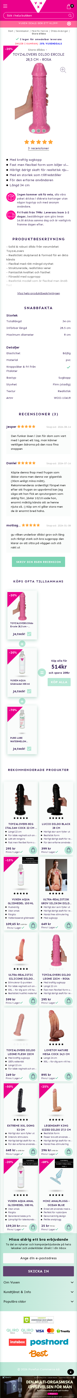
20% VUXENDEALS (51, 43)
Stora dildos (39, 33)
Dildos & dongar (59, 31)
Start (10, 31)
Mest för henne (40, 31)
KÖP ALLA (59, 682)
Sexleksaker (22, 31)
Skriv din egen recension (38, 562)
